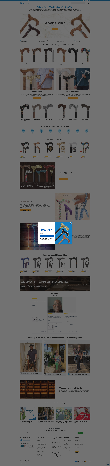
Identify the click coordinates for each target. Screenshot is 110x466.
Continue (47, 235)
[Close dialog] (70, 223)
